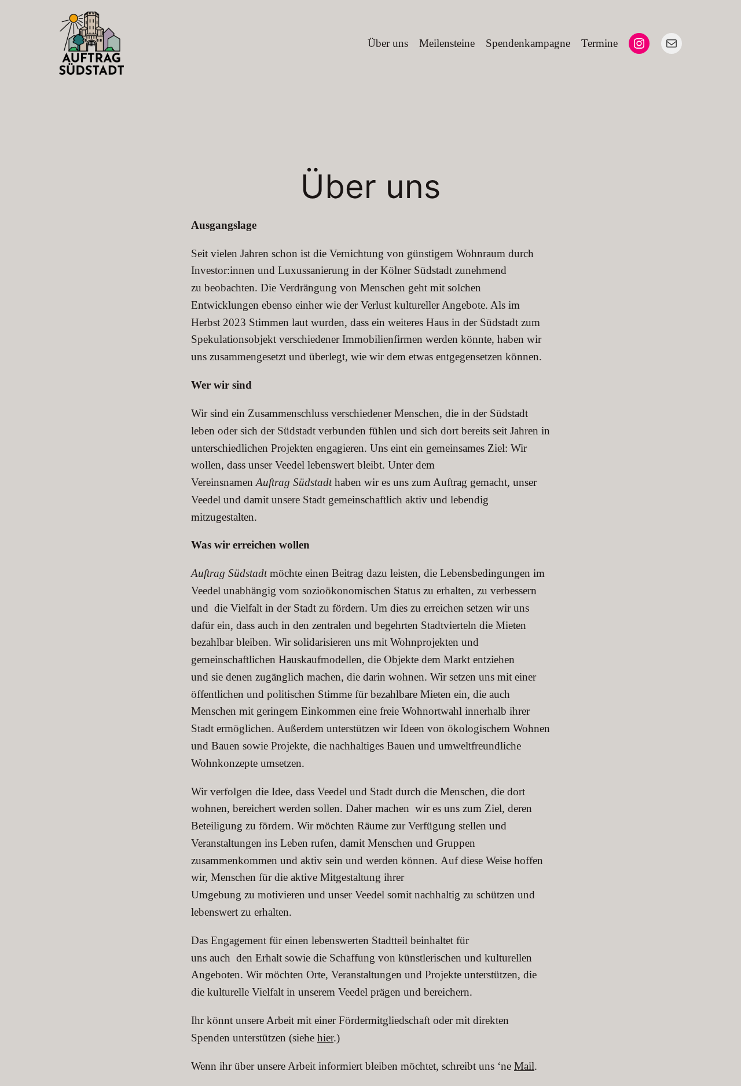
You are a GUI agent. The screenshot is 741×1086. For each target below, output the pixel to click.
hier (325, 1038)
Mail (524, 1066)
